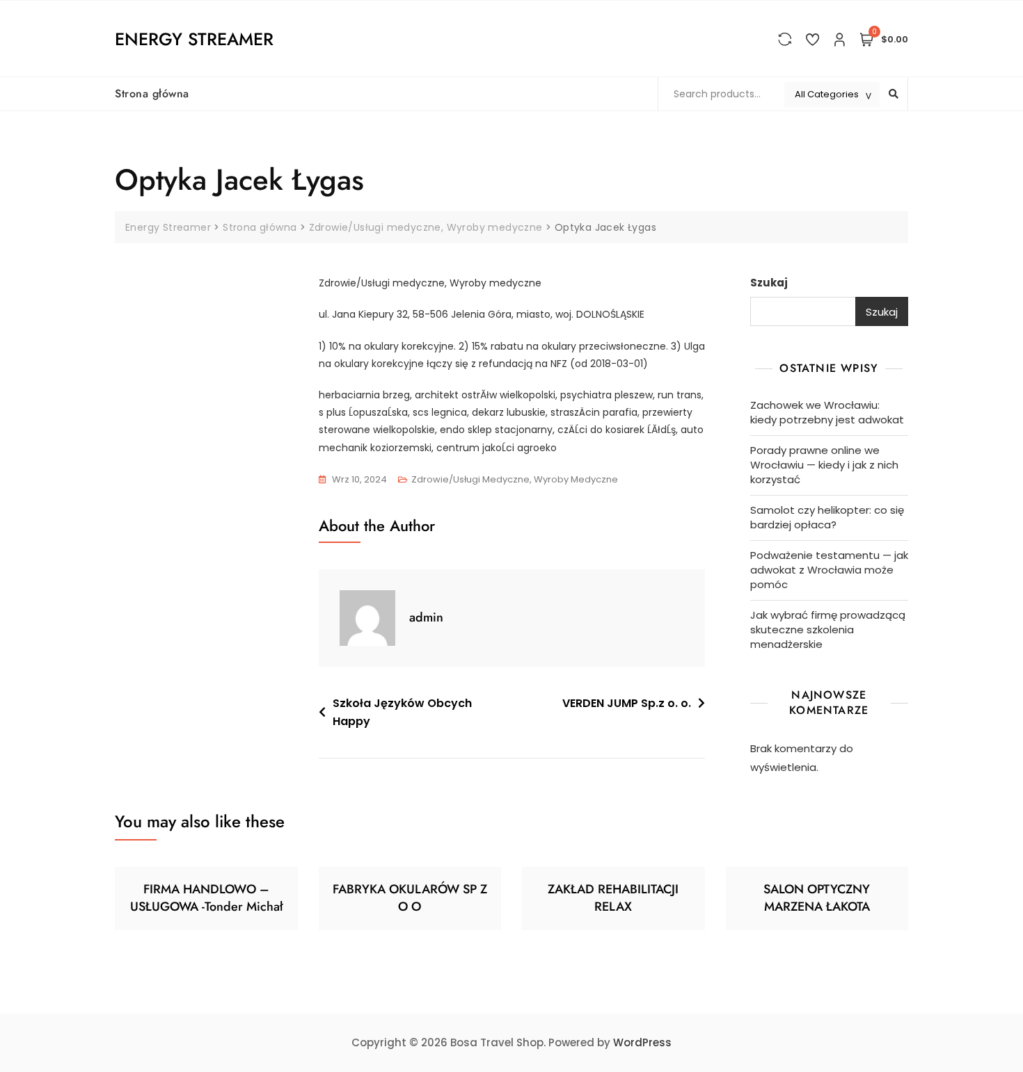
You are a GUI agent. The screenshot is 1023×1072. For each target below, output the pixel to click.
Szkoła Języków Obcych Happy (402, 712)
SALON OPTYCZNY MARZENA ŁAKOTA (816, 898)
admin (426, 617)
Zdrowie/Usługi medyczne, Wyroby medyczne (514, 479)
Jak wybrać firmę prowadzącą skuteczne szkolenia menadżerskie (827, 629)
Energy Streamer (194, 38)
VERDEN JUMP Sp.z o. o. (626, 703)
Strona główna (152, 93)
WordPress (642, 1042)
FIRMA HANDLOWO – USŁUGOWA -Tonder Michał (206, 898)
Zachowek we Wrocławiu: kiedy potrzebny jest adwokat (827, 412)
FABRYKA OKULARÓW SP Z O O (410, 898)
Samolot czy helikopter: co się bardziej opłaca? (827, 517)
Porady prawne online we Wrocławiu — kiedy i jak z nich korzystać (824, 465)
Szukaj (769, 282)
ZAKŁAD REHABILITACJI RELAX (613, 898)
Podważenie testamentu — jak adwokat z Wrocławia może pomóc (829, 570)
